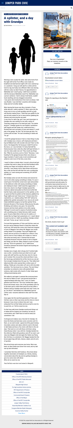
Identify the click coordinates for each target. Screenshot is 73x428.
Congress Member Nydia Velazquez (22, 408)
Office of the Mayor (21, 397)
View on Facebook (49, 83)
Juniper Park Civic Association (59, 73)
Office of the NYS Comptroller (21, 392)
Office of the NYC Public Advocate (21, 379)
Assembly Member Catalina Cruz (21, 405)
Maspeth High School (22, 384)
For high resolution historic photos (21, 387)
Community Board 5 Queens (22, 395)
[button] (2, 3)
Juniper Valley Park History (21, 403)
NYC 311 (21, 382)
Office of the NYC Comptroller (21, 400)
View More (21, 413)
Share (56, 83)
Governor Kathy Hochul (21, 411)
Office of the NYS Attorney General (21, 377)
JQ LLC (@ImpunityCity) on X (55, 117)
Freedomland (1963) (21, 374)
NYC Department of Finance (21, 390)
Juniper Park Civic (16, 3)
